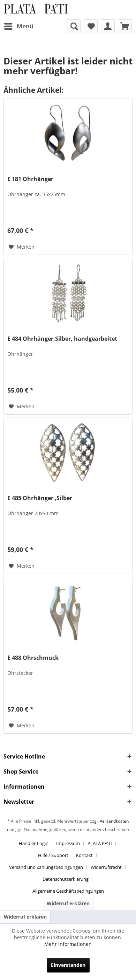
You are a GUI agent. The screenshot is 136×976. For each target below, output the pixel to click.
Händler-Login (33, 843)
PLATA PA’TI (100, 843)
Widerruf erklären (68, 903)
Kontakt (84, 855)
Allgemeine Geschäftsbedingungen (68, 891)
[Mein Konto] (108, 26)
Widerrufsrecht (106, 867)
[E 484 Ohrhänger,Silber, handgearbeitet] (68, 293)
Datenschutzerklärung (66, 879)
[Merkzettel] (91, 26)
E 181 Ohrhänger (30, 179)
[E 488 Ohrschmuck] (68, 612)
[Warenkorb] (125, 26)
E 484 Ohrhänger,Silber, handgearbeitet (62, 338)
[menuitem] (18, 26)
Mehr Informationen (68, 944)
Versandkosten (114, 821)
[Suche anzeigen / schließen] (74, 26)
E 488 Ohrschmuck (33, 658)
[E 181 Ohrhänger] (68, 133)
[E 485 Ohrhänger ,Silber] (68, 452)
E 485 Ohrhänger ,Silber (39, 498)
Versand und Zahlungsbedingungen (46, 867)
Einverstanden (68, 965)
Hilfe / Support (53, 855)
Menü (25, 26)
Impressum (68, 843)
